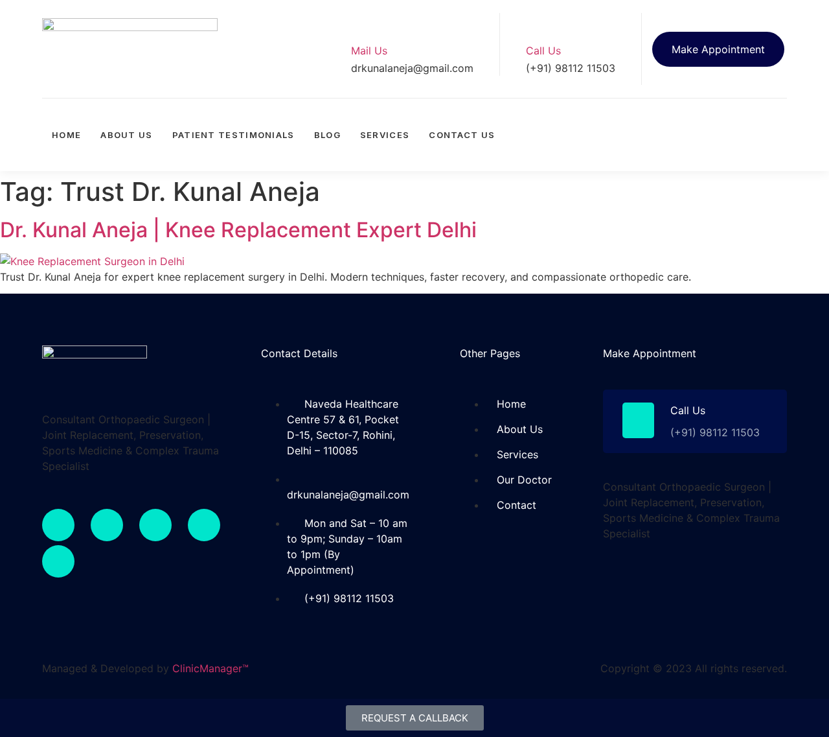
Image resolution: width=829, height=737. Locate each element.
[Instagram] (155, 525)
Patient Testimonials (233, 135)
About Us (126, 135)
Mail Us (369, 50)
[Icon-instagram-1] (774, 151)
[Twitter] (728, 115)
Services (384, 135)
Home (66, 135)
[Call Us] (536, 23)
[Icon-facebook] (683, 115)
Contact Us (462, 135)
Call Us (543, 50)
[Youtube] (774, 115)
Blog (327, 135)
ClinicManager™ (210, 668)
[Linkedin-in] (204, 525)
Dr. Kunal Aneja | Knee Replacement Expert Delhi (238, 229)
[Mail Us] (361, 23)
